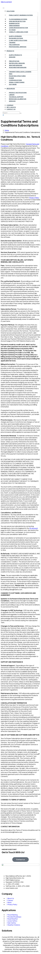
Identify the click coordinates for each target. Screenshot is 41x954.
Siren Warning (14, 25)
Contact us (11, 109)
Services (12, 101)
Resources (11, 88)
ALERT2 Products (15, 55)
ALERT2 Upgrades (15, 36)
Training (12, 42)
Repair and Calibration (17, 99)
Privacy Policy (34, 198)
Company (10, 105)
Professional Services (17, 46)
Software (13, 84)
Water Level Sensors (17, 63)
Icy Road (12, 30)
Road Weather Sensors (17, 67)
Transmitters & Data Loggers (20, 71)
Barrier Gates (14, 23)
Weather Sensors (15, 65)
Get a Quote (11, 107)
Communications (15, 80)
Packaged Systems (16, 38)
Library (12, 94)
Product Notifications (18, 92)
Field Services (14, 44)
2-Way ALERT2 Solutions (18, 40)
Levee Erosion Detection (18, 27)
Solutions (10, 11)
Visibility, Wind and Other (18, 32)
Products (10, 51)
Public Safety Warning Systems (21, 15)
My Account (33, 528)
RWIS (10, 74)
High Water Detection (17, 21)
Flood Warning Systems (18, 19)
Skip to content (6, 2)
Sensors (12, 57)
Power (11, 78)
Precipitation (14, 61)
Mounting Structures (17, 76)
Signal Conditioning (16, 82)
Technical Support (16, 97)
